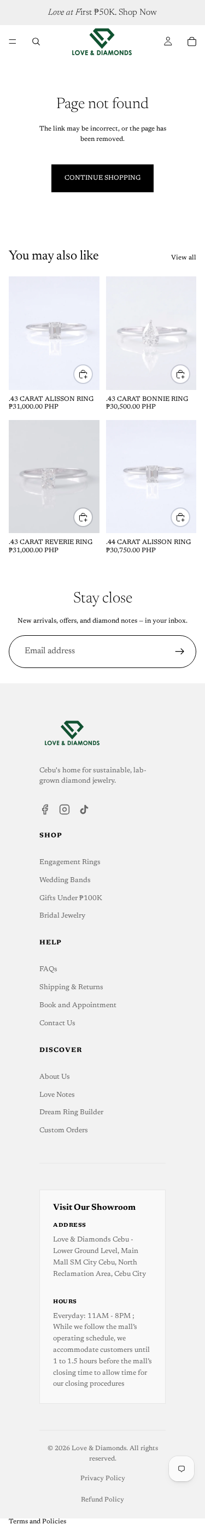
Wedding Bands (65, 880)
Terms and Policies (37, 1521)
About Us (54, 1076)
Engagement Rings (70, 862)
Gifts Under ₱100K (70, 898)
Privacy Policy (102, 1478)
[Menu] (12, 41)
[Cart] (192, 41)
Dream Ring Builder (71, 1112)
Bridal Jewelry (62, 915)
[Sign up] (179, 651)
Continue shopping (102, 178)
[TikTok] (84, 809)
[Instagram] (64, 809)
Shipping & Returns (71, 987)
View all (183, 258)
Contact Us (57, 1023)
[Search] (36, 41)
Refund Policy (102, 1500)
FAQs (48, 969)
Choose (92, 373)
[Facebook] (44, 809)
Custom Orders (63, 1130)
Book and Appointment (77, 1005)
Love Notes (57, 1094)
